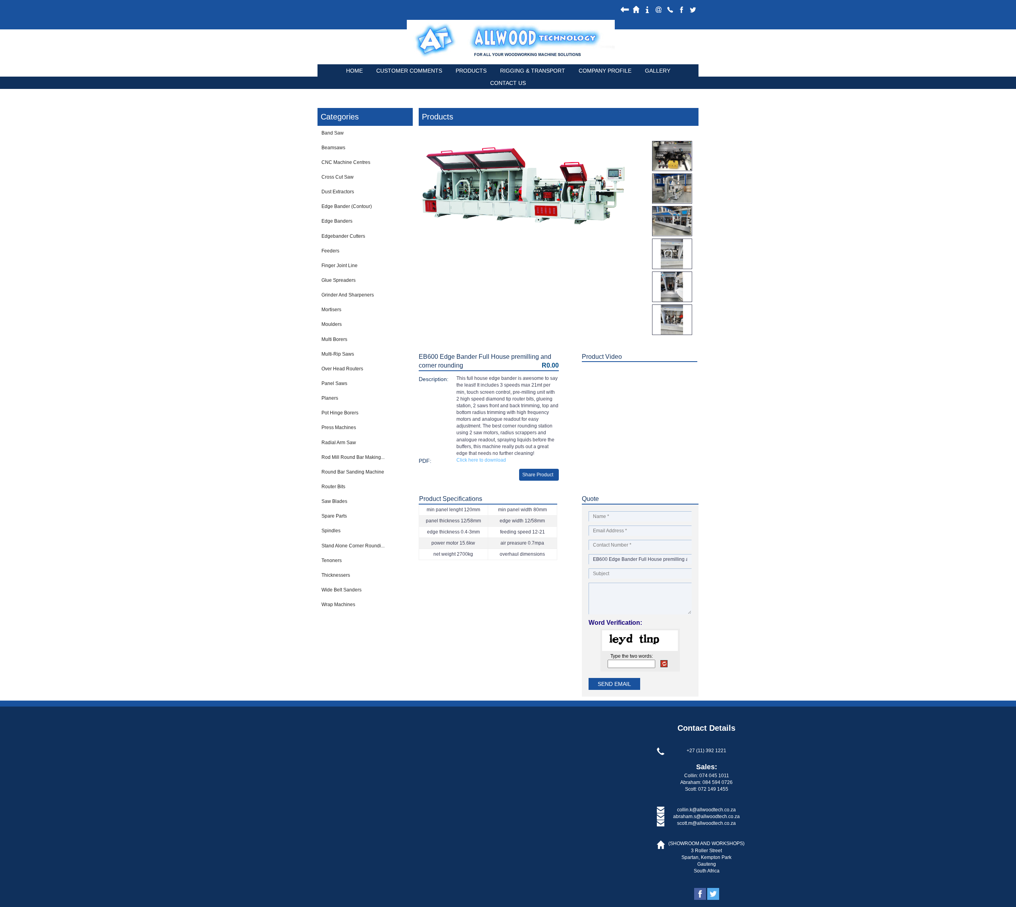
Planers (329, 398)
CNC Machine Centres (345, 162)
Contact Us (508, 83)
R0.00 (550, 365)
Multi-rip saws (337, 354)
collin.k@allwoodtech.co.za (706, 810)
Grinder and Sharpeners (347, 295)
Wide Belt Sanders (341, 590)
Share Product (537, 475)
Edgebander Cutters (343, 236)
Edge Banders (336, 221)
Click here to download (481, 460)
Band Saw (332, 133)
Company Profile (605, 70)
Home (354, 70)
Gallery (657, 70)
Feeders (330, 251)
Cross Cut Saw (337, 177)
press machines (338, 427)
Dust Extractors (337, 191)
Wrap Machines (338, 604)
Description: (433, 379)
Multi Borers (334, 339)
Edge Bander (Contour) (346, 206)
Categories (340, 116)
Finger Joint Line (339, 265)
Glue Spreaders (338, 280)
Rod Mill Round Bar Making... (353, 457)
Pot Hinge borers (339, 413)
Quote (590, 498)
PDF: (425, 461)
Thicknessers (335, 575)
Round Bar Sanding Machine (352, 472)
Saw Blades (334, 501)
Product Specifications (450, 498)
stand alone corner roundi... (353, 546)
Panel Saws (334, 383)
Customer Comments (409, 70)
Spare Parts (334, 516)
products (471, 70)
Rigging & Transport (532, 70)
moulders (331, 324)
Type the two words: (631, 656)
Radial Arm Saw (338, 442)
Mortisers (331, 309)
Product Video (602, 356)
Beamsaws (333, 147)
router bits (333, 486)
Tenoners (331, 560)
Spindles (331, 530)
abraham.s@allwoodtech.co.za (706, 816)
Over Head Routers (342, 369)
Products (437, 116)
